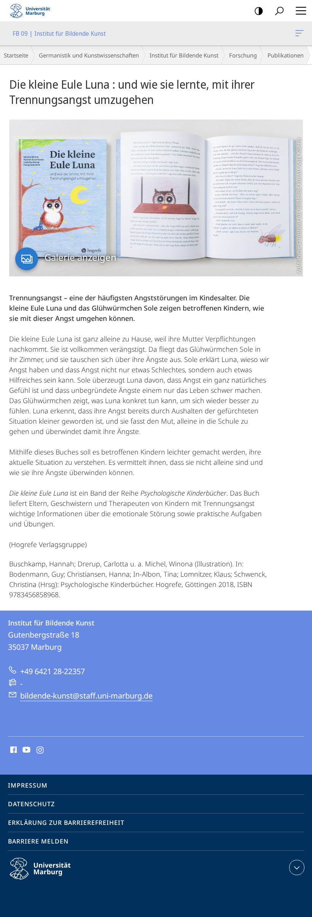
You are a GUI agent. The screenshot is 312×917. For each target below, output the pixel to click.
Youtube (25, 750)
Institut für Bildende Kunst (184, 55)
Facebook (13, 750)
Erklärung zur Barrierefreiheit (66, 822)
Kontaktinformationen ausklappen (296, 867)
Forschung (243, 55)
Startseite (16, 55)
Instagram (40, 750)
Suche (279, 10)
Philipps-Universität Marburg (53, 881)
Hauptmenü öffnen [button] (301, 10)
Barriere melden (38, 841)
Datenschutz (31, 804)
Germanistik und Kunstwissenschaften (89, 55)
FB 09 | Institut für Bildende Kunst (301, 33)
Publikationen (285, 55)
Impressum (28, 785)
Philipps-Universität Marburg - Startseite (32, 11)
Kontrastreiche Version (258, 10)
